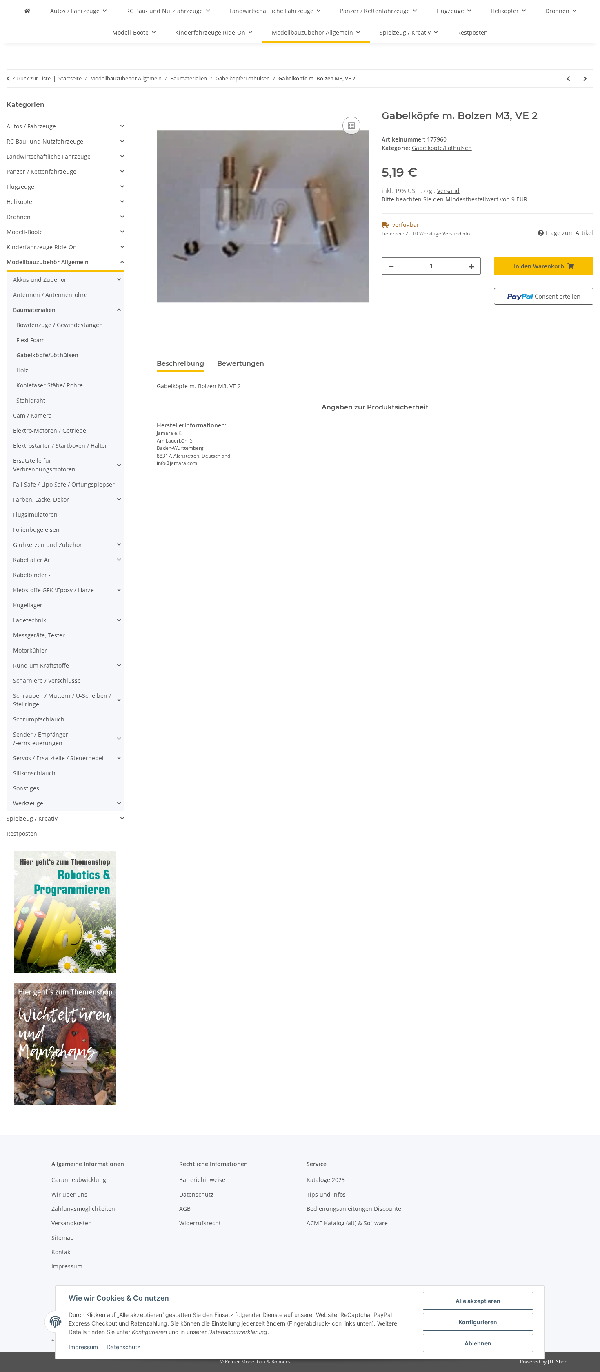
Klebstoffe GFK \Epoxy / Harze (53, 590)
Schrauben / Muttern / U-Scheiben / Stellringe (62, 700)
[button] (65, 126)
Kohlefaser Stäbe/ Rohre (49, 385)
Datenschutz (123, 1346)
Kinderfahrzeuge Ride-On (42, 247)
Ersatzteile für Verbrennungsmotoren (44, 465)
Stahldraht (30, 400)
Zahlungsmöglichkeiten (83, 1209)
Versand (448, 191)
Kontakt (61, 1252)
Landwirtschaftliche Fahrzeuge (49, 156)
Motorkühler (30, 650)
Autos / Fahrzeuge (31, 126)
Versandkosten (71, 1223)
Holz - (24, 370)
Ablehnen (477, 1343)
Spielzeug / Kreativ (32, 818)
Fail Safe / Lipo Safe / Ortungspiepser (64, 484)
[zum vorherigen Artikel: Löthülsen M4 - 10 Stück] (568, 78)
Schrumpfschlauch (38, 719)
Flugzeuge (20, 186)
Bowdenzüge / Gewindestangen (59, 325)
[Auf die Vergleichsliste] (351, 126)
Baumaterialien (34, 310)
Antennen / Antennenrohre (50, 295)
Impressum (83, 1346)
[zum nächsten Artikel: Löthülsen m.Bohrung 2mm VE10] (585, 78)
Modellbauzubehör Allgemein (48, 262)
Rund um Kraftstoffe (41, 665)
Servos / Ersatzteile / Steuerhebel (58, 758)
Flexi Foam (30, 340)
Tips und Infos (326, 1194)
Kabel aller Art (32, 560)
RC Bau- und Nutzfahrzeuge (45, 141)
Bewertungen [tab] (240, 363)
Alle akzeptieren (478, 1300)
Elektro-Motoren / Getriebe (49, 430)
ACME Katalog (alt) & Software (347, 1223)
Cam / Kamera (32, 415)
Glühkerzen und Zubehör (47, 545)
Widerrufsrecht (200, 1223)
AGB (185, 1209)
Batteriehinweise (202, 1180)
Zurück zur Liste (31, 78)
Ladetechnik (29, 620)
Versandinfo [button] (456, 233)
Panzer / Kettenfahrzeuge (41, 171)
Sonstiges (26, 788)
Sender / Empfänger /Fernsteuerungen (40, 738)
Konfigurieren (478, 1322)
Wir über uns (69, 1194)
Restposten (22, 833)
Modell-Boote (25, 232)
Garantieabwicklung (78, 1180)
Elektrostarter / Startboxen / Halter (60, 445)
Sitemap (62, 1237)
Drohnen (19, 217)
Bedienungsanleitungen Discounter (355, 1209)
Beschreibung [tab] (180, 363)
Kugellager (27, 605)
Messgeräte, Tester (39, 635)
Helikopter (21, 202)
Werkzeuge (28, 803)
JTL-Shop (557, 1361)
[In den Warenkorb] (163, 105)
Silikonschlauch (34, 773)
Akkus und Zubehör (40, 279)
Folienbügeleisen (36, 529)
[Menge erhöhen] (471, 266)
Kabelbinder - (32, 575)
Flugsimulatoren (35, 514)
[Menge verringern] (391, 266)
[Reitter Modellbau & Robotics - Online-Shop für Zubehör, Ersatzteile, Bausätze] (27, 11)
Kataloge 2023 (326, 1180)
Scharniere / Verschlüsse (47, 680)
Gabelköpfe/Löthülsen (442, 148)
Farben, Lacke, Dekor (41, 499)
